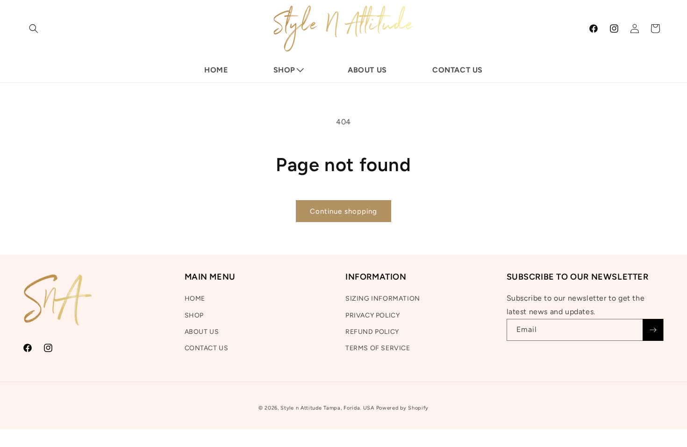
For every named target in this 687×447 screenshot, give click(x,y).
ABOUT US (202, 332)
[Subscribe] (653, 330)
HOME (195, 299)
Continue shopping (343, 211)
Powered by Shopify (402, 408)
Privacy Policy (372, 315)
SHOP (194, 315)
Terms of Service (377, 348)
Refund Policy (372, 332)
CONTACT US (207, 348)
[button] (33, 28)
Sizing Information (382, 299)
